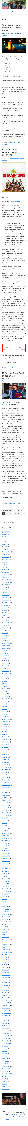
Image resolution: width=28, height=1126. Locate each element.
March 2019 (5, 711)
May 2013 (4, 825)
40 (11, 514)
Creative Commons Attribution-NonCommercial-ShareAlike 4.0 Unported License (15, 1117)
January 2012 (5, 856)
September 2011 (6, 866)
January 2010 (5, 911)
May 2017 (4, 752)
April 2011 (4, 876)
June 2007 (4, 990)
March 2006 (5, 1028)
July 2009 (4, 927)
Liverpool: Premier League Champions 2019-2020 (11, 152)
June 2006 (4, 1020)
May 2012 (4, 848)
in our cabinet (17, 201)
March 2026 (5, 547)
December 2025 (6, 552)
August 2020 (5, 676)
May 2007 (4, 992)
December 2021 (6, 643)
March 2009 (5, 937)
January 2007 (5, 1003)
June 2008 (4, 960)
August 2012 (5, 840)
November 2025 (6, 554)
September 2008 (6, 952)
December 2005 (6, 1036)
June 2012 (4, 845)
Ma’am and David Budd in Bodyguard (13, 374)
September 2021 (6, 650)
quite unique (17, 219)
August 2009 (5, 924)
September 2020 (6, 673)
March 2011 (5, 878)
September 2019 (6, 699)
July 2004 (4, 1079)
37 (22, 510)
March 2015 (5, 795)
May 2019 (4, 706)
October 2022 (5, 628)
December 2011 (6, 858)
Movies (19, 503)
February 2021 (5, 666)
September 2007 (6, 982)
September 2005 (6, 1043)
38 (4, 514)
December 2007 (6, 975)
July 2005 (4, 1048)
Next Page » (21, 514)
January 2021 (5, 668)
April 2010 (4, 904)
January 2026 (5, 549)
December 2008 (6, 944)
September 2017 (6, 744)
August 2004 (5, 1076)
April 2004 (4, 1086)
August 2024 (5, 585)
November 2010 (6, 886)
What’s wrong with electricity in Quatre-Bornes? (11, 28)
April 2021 (4, 661)
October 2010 (5, 889)
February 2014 (5, 807)
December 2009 (6, 914)
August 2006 (5, 1015)
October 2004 (5, 1071)
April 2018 (4, 734)
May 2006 (4, 1023)
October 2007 (5, 980)
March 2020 (5, 688)
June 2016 (4, 775)
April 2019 (4, 709)
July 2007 (4, 987)
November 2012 (6, 835)
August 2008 (5, 954)
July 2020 (4, 678)
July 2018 (4, 726)
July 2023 (4, 607)
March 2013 (5, 828)
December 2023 (6, 597)
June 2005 (4, 1051)
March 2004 (5, 1089)
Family (10, 142)
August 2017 (5, 747)
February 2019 (5, 714)
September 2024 (6, 582)
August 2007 (5, 985)
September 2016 (6, 767)
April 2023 (4, 615)
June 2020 (4, 681)
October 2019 (5, 696)
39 (7, 514)
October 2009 (5, 919)
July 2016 (4, 772)
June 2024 (4, 590)
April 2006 (4, 1025)
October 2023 (5, 600)
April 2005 (4, 1056)
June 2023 (4, 610)
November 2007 (6, 977)
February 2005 (5, 1061)
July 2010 (4, 896)
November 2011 (6, 861)
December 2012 (6, 833)
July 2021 (4, 655)
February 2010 (5, 909)
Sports (17, 368)
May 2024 (4, 592)
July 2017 (4, 749)
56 (16, 514)
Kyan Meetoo (5, 536)
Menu (15, 12)
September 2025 (6, 559)
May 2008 (4, 962)
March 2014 (5, 805)
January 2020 (5, 693)
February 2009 (5, 939)
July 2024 (4, 587)
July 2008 (4, 957)
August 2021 (5, 653)
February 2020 (5, 691)
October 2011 (5, 863)
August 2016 (5, 769)
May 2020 (4, 683)
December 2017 (6, 739)
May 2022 (4, 638)
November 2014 (6, 800)
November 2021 (6, 645)
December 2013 (6, 810)
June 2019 (4, 704)
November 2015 (6, 787)
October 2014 (5, 802)
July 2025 (4, 562)
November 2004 (6, 1068)
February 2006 (5, 1030)
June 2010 (4, 899)
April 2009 (4, 934)
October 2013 (5, 813)
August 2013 (5, 818)
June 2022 (4, 635)
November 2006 (6, 1008)
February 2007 (5, 1000)
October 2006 (5, 1010)
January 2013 (5, 830)
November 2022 (6, 625)
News (19, 142)
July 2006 (4, 1018)
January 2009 (5, 942)
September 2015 (6, 790)
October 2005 (5, 1041)
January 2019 (5, 716)
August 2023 (5, 605)
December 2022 (6, 623)
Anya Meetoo (5, 534)
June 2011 (4, 873)
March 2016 (5, 777)
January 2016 (5, 782)
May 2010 (4, 901)
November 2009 (6, 916)
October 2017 (5, 742)
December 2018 (6, 719)
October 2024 (5, 579)
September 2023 (6, 602)
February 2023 (5, 620)
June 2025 (4, 564)
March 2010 (5, 906)
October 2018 (5, 721)
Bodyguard (5, 404)
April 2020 (4, 686)
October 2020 (5, 671)
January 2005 (5, 1063)
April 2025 (4, 569)
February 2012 (5, 853)
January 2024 (5, 595)
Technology (5, 144)
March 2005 (5, 1058)
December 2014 (6, 797)
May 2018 (4, 731)
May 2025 (4, 567)
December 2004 (6, 1066)
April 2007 (4, 995)
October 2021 (5, 648)
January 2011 (5, 883)
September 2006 (6, 1013)
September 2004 (6, 1074)
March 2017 (5, 757)
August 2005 (5, 1046)
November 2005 (6, 1038)
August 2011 (5, 868)
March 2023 (5, 617)
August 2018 (5, 724)
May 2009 (4, 932)
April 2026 (4, 544)
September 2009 (6, 921)
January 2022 (5, 640)
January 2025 (5, 572)
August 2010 (5, 894)
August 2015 (5, 792)
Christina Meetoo (6, 533)
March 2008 (5, 967)
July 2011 (4, 871)
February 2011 (5, 881)
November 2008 (6, 947)
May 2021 (4, 658)
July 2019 (4, 701)
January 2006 (5, 1033)
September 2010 (6, 891)
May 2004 (4, 1084)
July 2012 (4, 843)
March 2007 (5, 998)
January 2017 (5, 762)
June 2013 (4, 823)
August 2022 (5, 630)
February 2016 (5, 780)
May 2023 (4, 612)
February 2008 (5, 970)
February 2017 (5, 759)
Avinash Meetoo (6, 531)
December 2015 (6, 785)
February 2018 (5, 737)
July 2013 (4, 820)
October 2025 (5, 557)
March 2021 (5, 663)
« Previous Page (7, 511)
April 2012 (4, 851)
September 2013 (6, 815)
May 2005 (4, 1053)
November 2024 (6, 577)
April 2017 (4, 754)
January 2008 (5, 972)
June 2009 (4, 929)
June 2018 (4, 729)
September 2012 (6, 838)
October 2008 (5, 949)
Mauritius (14, 142)
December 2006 (6, 1005)
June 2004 (4, 1081)
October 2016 (5, 764)
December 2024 (6, 574)
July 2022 (4, 633)
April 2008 (4, 965)
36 (19, 510)
